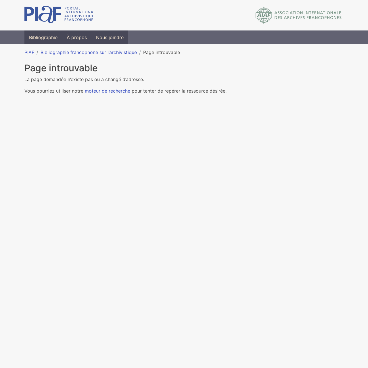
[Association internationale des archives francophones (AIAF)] (299, 15)
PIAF (29, 52)
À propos (77, 37)
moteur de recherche (107, 91)
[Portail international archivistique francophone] (59, 15)
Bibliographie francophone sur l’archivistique (89, 52)
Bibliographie (43, 37)
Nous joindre (110, 37)
